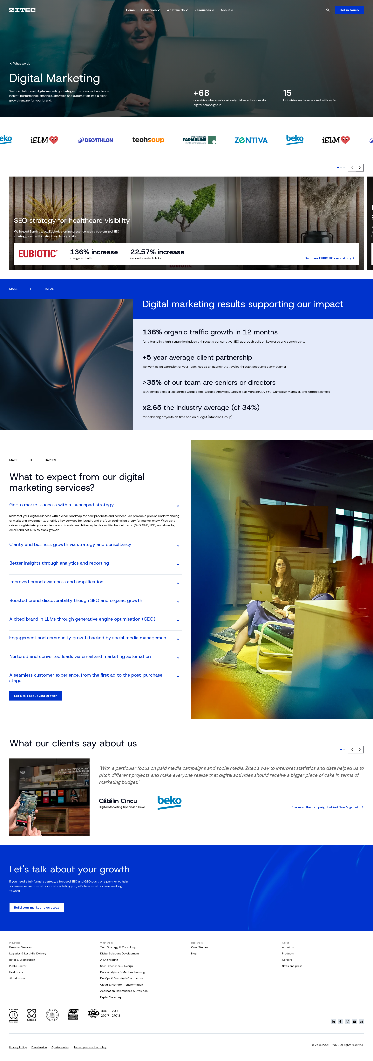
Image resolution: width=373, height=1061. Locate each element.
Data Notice (39, 1047)
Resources (202, 10)
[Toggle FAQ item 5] (178, 602)
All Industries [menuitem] (17, 978)
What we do (175, 10)
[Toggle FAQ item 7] (178, 639)
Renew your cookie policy (90, 1047)
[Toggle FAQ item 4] (178, 583)
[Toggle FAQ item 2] (178, 546)
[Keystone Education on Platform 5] (361, 1021)
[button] (338, 167)
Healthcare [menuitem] (16, 972)
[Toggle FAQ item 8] (178, 658)
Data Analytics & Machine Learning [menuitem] (122, 972)
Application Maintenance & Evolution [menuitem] (124, 991)
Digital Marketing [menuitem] (110, 997)
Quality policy (60, 1047)
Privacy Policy (18, 1047)
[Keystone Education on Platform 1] (333, 1021)
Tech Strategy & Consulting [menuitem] (118, 947)
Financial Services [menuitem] (20, 947)
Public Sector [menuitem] (17, 966)
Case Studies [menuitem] (199, 947)
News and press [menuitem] (292, 966)
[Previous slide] (352, 749)
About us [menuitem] (288, 947)
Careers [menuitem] (287, 959)
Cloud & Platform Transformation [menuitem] (121, 984)
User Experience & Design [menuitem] (116, 966)
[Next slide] (360, 167)
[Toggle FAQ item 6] (178, 620)
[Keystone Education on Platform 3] (347, 1021)
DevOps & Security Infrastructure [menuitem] (121, 978)
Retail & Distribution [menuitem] (22, 959)
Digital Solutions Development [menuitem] (119, 953)
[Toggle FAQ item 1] (178, 506)
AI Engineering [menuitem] (109, 959)
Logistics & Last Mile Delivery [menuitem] (27, 953)
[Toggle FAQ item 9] (178, 676)
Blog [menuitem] (194, 953)
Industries (149, 10)
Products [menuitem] (288, 953)
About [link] (225, 10)
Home (130, 10)
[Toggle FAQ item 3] (178, 564)
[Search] (328, 10)
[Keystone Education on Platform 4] (354, 1021)
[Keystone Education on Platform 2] (340, 1021)
